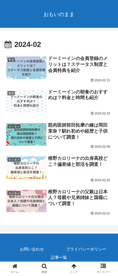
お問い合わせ (32, 249)
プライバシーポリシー (86, 249)
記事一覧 (59, 257)
